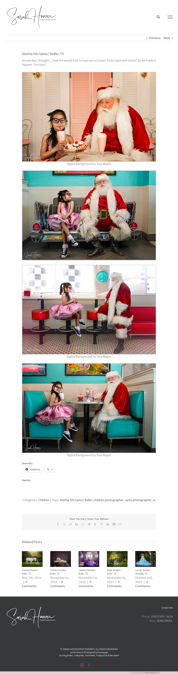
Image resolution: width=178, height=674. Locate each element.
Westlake (114, 655)
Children (43, 500)
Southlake (90, 655)
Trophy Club (102, 655)
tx (154, 500)
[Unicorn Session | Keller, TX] (32, 553)
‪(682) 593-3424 (162, 616)
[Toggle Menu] (170, 17)
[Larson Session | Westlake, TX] (145, 553)
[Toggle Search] (158, 17)
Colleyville (79, 655)
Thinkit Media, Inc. (152, 673)
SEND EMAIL (165, 620)
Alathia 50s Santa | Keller (76, 500)
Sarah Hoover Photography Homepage (89, 652)
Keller (70, 655)
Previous (155, 38)
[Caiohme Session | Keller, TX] (89, 553)
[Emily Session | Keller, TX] (117, 553)
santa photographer (138, 500)
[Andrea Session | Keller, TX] (60, 553)
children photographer (108, 500)
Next (167, 38)
